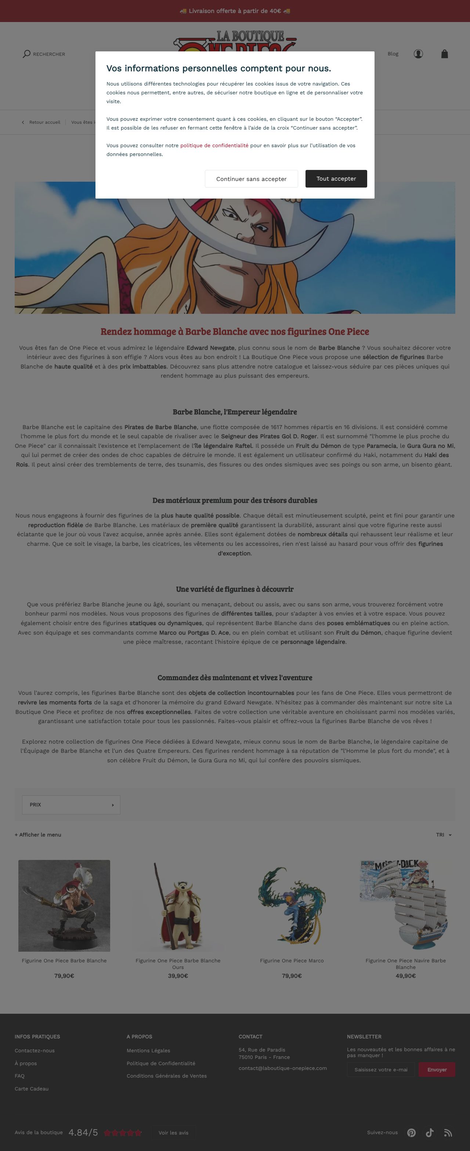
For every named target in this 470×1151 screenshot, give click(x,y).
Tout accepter (336, 178)
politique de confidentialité (214, 146)
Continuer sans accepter (251, 178)
